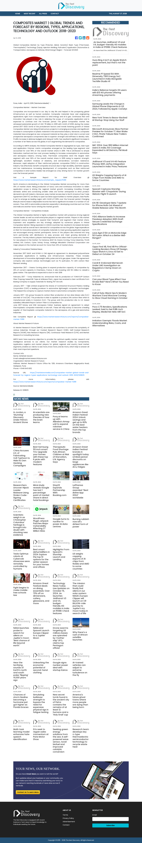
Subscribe (110, 825)
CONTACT (55, 13)
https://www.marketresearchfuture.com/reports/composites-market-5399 (44, 382)
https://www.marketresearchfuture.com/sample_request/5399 (39, 180)
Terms (65, 815)
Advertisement (69, 821)
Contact (66, 825)
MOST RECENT (29, 13)
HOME (17, 13)
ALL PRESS (43, 13)
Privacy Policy (68, 818)
